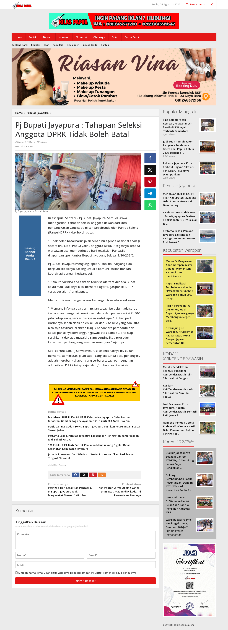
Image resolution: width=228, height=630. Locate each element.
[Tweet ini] (150, 170)
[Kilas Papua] (22, 4)
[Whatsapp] (150, 205)
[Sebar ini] (150, 158)
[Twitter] (84, 475)
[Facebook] (75, 475)
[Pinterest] (93, 475)
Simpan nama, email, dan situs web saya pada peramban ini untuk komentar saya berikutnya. (77, 572)
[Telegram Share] (150, 193)
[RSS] (102, 475)
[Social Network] (212, 4)
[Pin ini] (150, 182)
